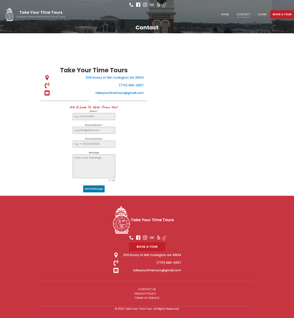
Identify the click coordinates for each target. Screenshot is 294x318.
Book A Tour (282, 14)
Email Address (94, 125)
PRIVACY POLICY (145, 294)
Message (94, 152)
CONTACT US (147, 289)
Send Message (94, 188)
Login (262, 14)
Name (94, 111)
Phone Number (94, 138)
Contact (243, 14)
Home (225, 14)
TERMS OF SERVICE (147, 298)
